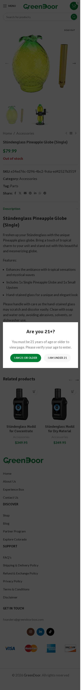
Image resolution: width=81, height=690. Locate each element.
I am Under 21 (57, 357)
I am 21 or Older (25, 357)
